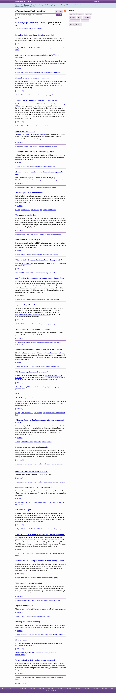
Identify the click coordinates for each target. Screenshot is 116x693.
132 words (20, 91)
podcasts (41, 146)
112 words (20, 460)
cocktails (46, 126)
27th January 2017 (26, 299)
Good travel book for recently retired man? (31, 471)
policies (55, 273)
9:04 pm (17, 342)
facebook (44, 187)
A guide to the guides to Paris (26, 304)
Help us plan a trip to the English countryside (32, 329)
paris (43, 324)
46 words (19, 409)
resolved (40, 72)
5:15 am (17, 464)
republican (49, 273)
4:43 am (31, 29)
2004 (30, 689)
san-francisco (45, 48)
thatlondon (50, 209)
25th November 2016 (27, 502)
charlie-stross (52, 677)
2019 (97, 689)
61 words (19, 205)
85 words (19, 183)
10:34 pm (18, 553)
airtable (49, 441)
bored (48, 413)
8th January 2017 (26, 366)
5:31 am (17, 72)
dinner (17, 50)
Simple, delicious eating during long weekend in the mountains (38, 349)
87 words (19, 162)
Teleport (26, 5)
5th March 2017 (25, 187)
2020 (102, 689)
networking (43, 387)
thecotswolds (19, 344)
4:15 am (17, 482)
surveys (44, 441)
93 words (19, 250)
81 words (19, 230)
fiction (17, 679)
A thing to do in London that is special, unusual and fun (36, 100)
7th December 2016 (27, 441)
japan (48, 616)
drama (49, 529)
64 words (19, 362)
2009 (52, 689)
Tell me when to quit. (23, 509)
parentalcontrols (20, 389)
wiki (48, 166)
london (41, 126)
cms (79, 17)
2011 (61, 689)
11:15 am (18, 324)
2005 (34, 689)
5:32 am (17, 209)
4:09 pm (17, 600)
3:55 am (17, 146)
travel (51, 299)
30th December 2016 (27, 413)
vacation (43, 366)
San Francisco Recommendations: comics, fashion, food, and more (40, 278)
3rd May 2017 (25, 146)
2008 (48, 689)
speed (56, 387)
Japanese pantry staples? (24, 605)
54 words (19, 68)
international (52, 653)
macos (87, 17)
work (44, 413)
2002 (21, 689)
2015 (79, 689)
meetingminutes (57, 464)
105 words (20, 649)
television (44, 529)
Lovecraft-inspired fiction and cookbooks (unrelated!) (35, 660)
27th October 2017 (26, 48)
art (34, 553)
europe (48, 324)
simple (57, 366)
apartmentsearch (53, 187)
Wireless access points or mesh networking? (31, 372)
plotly (16, 504)
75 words (19, 549)
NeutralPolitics (26, 263)
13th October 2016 (27, 553)
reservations (61, 634)
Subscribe (96, 2)
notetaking (18, 466)
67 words (19, 437)
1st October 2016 (26, 634)
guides (56, 324)
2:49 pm (17, 634)
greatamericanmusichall (57, 48)
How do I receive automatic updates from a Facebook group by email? (39, 173)
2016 (84, 689)
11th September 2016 (28, 677)
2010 (57, 689)
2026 (61, 690)
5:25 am (17, 234)
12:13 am (18, 95)
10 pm (17, 387)
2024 (52, 690)
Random (60, 11)
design (41, 234)
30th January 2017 (26, 254)
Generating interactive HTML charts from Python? (34, 487)
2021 (106, 689)
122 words (20, 295)
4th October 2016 (26, 600)
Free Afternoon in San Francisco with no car (32, 78)
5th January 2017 (25, 387)
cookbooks (60, 677)
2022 (111, 689)
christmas (49, 482)
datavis (21, 504)
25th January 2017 (27, 324)
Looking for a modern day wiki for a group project (34, 151)
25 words (19, 478)
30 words (19, 269)
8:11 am (17, 187)
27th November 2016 (27, 464)
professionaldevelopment (57, 413)
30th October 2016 (26, 529)
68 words (19, 383)
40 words (19, 44)
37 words (19, 338)
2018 (93, 689)
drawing (46, 553)
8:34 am (17, 254)
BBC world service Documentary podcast (31, 135)
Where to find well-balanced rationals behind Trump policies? (38, 260)
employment (44, 578)
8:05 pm (17, 502)
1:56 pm (17, 529)
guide (52, 324)
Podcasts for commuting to (25, 131)
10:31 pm (18, 273)
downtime (43, 95)
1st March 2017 (25, 209)
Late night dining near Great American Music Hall (34, 35)
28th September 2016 (28, 653)
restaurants (53, 600)
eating (48, 366)
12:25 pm (18, 616)
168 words (20, 122)
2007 (43, 689)
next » (24, 683)
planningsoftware (56, 72)
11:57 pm (18, 653)
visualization (60, 502)
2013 (70, 689)
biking (17, 555)
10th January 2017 (26, 342)
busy (16, 414)
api (32, 187)
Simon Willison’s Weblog (23, 2)
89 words (19, 142)
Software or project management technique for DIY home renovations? (37, 56)
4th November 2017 (22, 29)
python (54, 502)
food (41, 209)
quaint (59, 342)
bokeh (44, 502)
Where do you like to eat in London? (29, 192)
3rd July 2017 (25, 72)
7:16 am (17, 441)
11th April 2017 (25, 166)
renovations (47, 72)
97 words (19, 498)
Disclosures (5, 689)
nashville (43, 600)
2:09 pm (17, 413)
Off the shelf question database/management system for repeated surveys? (39, 421)
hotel (59, 600)
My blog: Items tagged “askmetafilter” (27, 22)
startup (51, 578)
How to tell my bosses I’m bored (27, 397)
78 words (19, 320)
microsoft (46, 234)
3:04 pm (17, 578)
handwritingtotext (48, 464)
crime (58, 529)
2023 (47, 690)
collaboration (43, 166)
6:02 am (17, 126)
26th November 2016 (27, 482)
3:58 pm (17, 366)
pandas (49, 502)
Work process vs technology (26, 215)
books (44, 482)
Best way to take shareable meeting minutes (31, 447)
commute (54, 146)
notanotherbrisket (20, 655)
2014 (75, 689)
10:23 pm (18, 677)
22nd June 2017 (26, 95)
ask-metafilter (38, 29)
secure (59, 234)
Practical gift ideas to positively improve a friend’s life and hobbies (40, 534)
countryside (53, 342)
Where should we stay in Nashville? (28, 583)
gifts (58, 482)
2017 (88, 689)
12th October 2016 (26, 578)
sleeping (55, 254)
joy (55, 209)
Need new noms (21, 640)
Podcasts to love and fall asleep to (27, 239)
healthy (52, 366)
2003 (25, 689)
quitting (56, 578)
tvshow (63, 529)
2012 (66, 689)
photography (53, 553)
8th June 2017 (25, 126)
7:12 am (17, 166)
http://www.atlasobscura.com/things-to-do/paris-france (32, 314)
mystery (54, 529)
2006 (39, 689)
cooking (43, 616)
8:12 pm (17, 48)
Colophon (13, 689)
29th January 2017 (27, 273)
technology (53, 234)
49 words (19, 673)
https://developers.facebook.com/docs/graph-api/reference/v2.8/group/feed (39, 180)
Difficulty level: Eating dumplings (27, 621)
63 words (19, 596)
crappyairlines (51, 95)
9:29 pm (17, 299)
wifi (47, 387)
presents (62, 482)
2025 (56, 690)
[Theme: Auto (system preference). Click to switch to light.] (65, 691)
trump (43, 273)
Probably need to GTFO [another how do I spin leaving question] (39, 560)
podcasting (47, 146)
